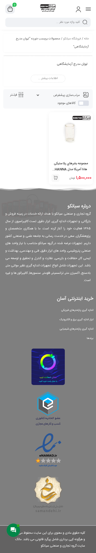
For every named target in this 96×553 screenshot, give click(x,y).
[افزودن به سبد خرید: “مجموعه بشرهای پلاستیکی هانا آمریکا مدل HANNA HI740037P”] (55, 178)
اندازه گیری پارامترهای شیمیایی (76, 329)
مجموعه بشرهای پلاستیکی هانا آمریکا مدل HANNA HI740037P (71, 169)
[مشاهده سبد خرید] (10, 9)
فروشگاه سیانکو (72, 38)
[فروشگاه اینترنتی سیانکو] (48, 9)
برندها (90, 338)
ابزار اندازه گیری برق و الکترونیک (76, 319)
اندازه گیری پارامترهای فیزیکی (77, 310)
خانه (86, 38)
